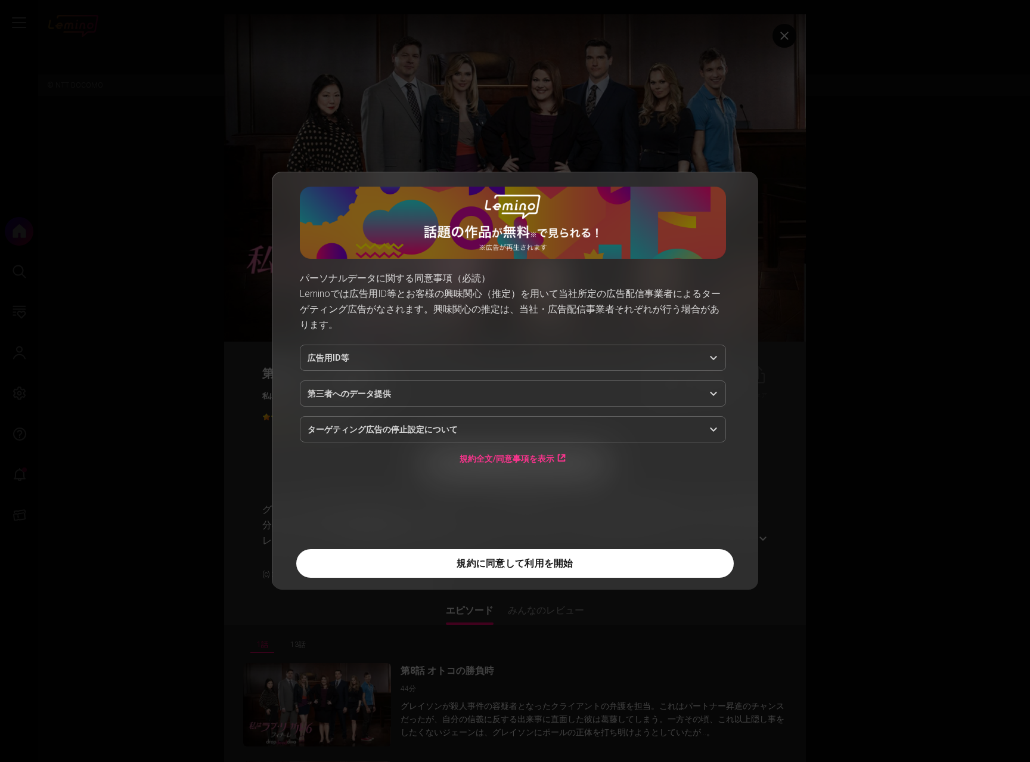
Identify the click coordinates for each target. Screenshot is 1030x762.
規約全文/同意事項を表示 (507, 458)
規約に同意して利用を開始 (515, 563)
